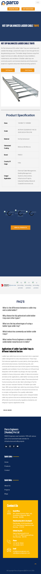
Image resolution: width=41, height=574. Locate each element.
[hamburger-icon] (38, 2)
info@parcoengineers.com (21, 551)
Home (6, 462)
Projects (7, 490)
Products (7, 466)
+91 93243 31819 (18, 545)
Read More (7, 410)
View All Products (20, 227)
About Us (7, 486)
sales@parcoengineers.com (21, 553)
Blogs (6, 494)
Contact (7, 470)
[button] (2, 213)
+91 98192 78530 (18, 543)
